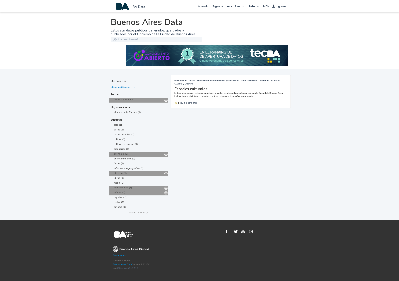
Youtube (244, 231)
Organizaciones (222, 6)
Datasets (202, 6)
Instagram (252, 231)
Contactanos (119, 255)
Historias (254, 6)
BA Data (138, 7)
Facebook (229, 231)
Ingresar (281, 6)
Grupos (240, 6)
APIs (266, 6)
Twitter (236, 231)
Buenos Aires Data (122, 264)
